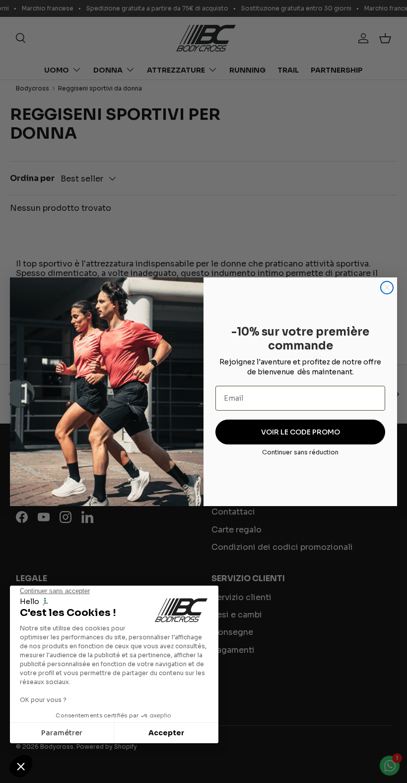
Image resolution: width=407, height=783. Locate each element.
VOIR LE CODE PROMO (300, 432)
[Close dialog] (387, 287)
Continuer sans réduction (300, 452)
